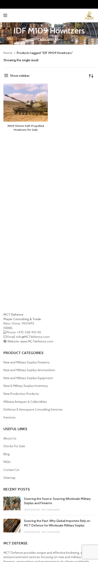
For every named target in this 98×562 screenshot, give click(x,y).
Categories (47, 39)
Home (8, 53)
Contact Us (11, 470)
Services (9, 417)
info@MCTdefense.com (33, 337)
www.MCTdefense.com (36, 341)
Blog (6, 454)
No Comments (50, 509)
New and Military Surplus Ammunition (29, 370)
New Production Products (21, 394)
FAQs (7, 462)
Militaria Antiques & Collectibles (25, 402)
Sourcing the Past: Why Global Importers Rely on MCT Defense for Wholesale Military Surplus (57, 523)
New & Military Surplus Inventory (25, 386)
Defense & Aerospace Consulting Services (33, 409)
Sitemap (9, 478)
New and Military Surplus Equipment (28, 378)
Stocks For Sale (14, 446)
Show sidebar (20, 76)
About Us (9, 438)
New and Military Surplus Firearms (26, 362)
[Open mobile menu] (5, 15)
